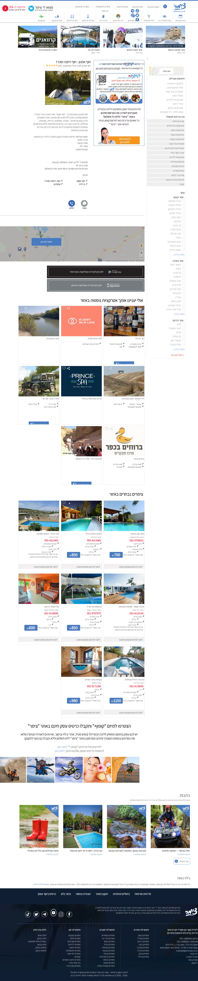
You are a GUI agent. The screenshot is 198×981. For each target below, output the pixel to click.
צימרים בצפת (109, 953)
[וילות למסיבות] (149, 17)
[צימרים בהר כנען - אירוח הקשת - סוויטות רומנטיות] (124, 603)
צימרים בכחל (109, 944)
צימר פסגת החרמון (134, 49)
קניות (182, 184)
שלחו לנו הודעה (40, 884)
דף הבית (194, 953)
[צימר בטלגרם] (132, 11)
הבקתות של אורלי (94, 606)
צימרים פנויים (180, 20)
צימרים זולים (75, 938)
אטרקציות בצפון (119, 63)
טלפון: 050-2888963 (189, 938)
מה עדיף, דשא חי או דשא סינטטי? (86, 850)
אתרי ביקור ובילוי (178, 152)
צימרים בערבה (143, 947)
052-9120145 (136, 613)
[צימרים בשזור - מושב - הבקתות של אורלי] (81, 603)
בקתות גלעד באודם (93, 679)
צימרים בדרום (143, 941)
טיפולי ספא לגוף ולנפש (175, 148)
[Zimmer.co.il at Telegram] (44, 913)
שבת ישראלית (178, 121)
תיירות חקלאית (178, 166)
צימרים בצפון (143, 935)
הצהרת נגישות (83, 894)
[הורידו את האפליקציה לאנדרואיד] (95, 277)
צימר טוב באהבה (137, 533)
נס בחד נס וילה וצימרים (134, 679)
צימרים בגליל (143, 956)
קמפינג (77, 956)
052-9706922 (136, 540)
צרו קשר (105, 10)
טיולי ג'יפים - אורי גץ (51, 398)
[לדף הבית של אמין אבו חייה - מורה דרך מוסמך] (81, 455)
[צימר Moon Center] (165, 46)
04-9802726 (84, 484)
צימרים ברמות (109, 959)
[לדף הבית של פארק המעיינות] (39, 335)
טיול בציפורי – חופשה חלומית (176, 850)
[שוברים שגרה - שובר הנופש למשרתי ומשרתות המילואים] (118, 17)
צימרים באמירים (108, 935)
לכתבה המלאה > (183, 854)
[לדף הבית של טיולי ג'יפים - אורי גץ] (39, 395)
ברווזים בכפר (139, 458)
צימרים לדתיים (72, 20)
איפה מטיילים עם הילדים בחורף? (42, 850)
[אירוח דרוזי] (103, 17)
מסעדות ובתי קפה (177, 143)
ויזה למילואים (118, 20)
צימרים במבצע (74, 935)
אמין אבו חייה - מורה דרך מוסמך (88, 458)
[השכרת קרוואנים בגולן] (37, 46)
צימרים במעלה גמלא (106, 965)
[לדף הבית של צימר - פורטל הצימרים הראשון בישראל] (191, 915)
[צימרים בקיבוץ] (57, 17)
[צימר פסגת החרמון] (122, 46)
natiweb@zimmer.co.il (187, 950)
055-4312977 (126, 364)
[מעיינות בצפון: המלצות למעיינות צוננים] (126, 847)
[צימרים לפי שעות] (88, 17)
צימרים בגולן (144, 953)
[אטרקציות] (41, 17)
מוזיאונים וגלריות (178, 161)
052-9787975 (94, 613)
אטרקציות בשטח (177, 139)
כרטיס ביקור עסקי (47, 894)
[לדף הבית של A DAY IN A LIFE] (81, 335)
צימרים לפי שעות (88, 20)
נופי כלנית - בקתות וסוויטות (48, 533)
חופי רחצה (106, 63)
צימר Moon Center (176, 49)
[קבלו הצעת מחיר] (41, 10)
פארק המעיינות (52, 338)
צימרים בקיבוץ (57, 20)
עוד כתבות (184, 861)
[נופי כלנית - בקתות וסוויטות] (39, 530)
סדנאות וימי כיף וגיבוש (175, 179)
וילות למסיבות (149, 20)
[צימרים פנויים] (180, 17)
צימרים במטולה (108, 947)
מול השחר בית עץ (51, 606)
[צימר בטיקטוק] (137, 11)
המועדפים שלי (153, 6)
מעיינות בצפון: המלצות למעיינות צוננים (127, 850)
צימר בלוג (66, 894)
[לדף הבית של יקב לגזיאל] (124, 335)
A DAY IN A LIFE (95, 338)
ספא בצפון (41, 944)
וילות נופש (42, 935)
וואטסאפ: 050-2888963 (187, 941)
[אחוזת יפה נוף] (80, 46)
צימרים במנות (109, 962)
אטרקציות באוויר (178, 134)
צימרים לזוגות (74, 947)
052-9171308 (94, 686)
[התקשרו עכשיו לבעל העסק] (71, 208)
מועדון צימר (193, 959)
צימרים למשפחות (73, 950)
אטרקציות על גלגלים (176, 125)
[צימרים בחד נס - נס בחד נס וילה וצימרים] (124, 676)
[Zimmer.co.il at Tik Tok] (28, 913)
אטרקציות (41, 20)
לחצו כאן (62, 747)
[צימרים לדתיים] (72, 17)
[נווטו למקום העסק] (84, 208)
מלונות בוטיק (41, 947)
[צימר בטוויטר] (137, 16)
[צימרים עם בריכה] (165, 17)
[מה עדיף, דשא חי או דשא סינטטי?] (82, 847)
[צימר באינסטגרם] (132, 16)
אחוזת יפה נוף (94, 49)
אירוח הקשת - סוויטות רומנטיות (131, 606)
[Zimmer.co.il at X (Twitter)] (36, 913)
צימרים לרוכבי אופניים (71, 959)
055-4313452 (51, 540)
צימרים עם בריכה (164, 20)
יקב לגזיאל (139, 338)
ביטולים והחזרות (121, 894)
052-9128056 (51, 613)
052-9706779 (41, 424)
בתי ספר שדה (74, 962)
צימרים (142, 63)
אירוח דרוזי (103, 20)
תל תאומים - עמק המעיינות (133, 398)
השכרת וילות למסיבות (37, 941)
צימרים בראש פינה (107, 956)
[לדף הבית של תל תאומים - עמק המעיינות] (124, 395)
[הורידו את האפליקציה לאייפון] (96, 290)
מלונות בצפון (41, 950)
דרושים (195, 962)
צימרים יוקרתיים (74, 941)
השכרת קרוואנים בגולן (48, 49)
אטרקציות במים (178, 130)
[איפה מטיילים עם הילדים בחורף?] (39, 847)
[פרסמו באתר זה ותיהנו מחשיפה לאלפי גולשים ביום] (118, 125)
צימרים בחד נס (108, 938)
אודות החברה (192, 956)
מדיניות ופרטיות (143, 894)
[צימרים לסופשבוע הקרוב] (14, 10)
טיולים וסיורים (179, 170)
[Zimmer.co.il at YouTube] (53, 910)
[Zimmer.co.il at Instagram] (61, 913)
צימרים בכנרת (143, 950)
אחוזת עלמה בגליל (94, 533)
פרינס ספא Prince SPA (92, 398)
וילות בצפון (41, 938)
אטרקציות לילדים (177, 157)
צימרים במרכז (143, 938)
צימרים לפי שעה (73, 953)
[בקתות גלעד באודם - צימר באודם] (81, 676)
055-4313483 (94, 540)
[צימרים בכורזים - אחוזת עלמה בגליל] (81, 530)
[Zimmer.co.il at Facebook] (69, 913)
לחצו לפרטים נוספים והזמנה (131, 566)
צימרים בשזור (109, 941)
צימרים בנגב (144, 944)
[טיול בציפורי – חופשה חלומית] (170, 847)
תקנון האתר (102, 894)
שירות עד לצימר (178, 175)
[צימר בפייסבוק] (137, 20)
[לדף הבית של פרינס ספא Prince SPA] (81, 395)
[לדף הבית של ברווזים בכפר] (124, 455)
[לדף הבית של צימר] (180, 12)
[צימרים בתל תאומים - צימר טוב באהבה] (124, 530)
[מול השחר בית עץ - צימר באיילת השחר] (39, 603)
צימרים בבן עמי (108, 950)
